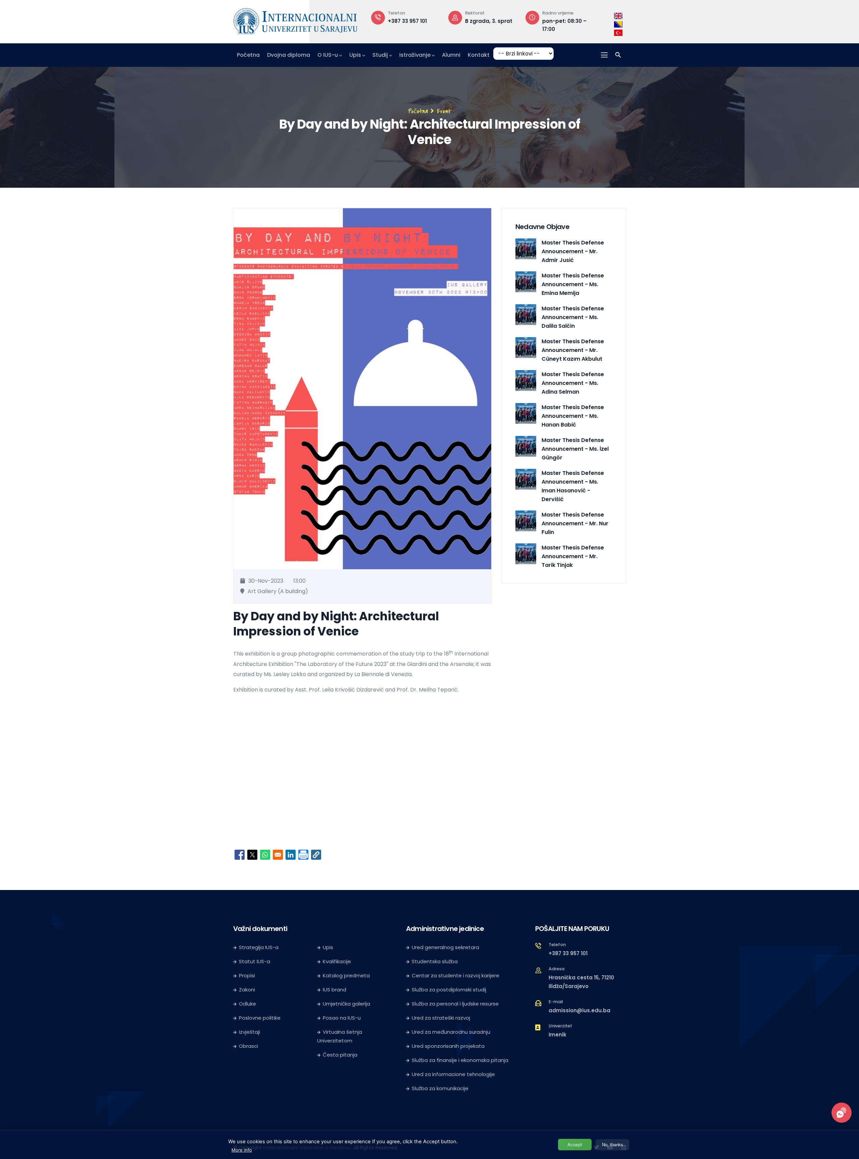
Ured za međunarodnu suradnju (451, 1031)
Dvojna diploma (288, 55)
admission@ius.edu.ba (579, 1010)
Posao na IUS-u (342, 1017)
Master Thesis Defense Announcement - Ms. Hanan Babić (573, 416)
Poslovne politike (260, 1017)
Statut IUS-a (254, 961)
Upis (355, 55)
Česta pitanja (340, 1054)
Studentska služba (435, 961)
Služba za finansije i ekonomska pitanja (460, 1060)
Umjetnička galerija (346, 1003)
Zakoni (247, 989)
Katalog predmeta (346, 975)
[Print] (303, 855)
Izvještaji (249, 1031)
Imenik (557, 1034)
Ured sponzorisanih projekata (448, 1046)
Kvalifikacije (337, 961)
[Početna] (295, 20)
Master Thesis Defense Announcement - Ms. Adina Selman (573, 383)
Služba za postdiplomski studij (449, 989)
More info (242, 1149)
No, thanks (612, 1144)
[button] (316, 855)
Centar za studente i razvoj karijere (455, 975)
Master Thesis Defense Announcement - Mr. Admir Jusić (573, 251)
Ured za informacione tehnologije (453, 1074)
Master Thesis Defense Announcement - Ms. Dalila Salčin (573, 317)
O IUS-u (327, 55)
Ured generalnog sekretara (445, 947)
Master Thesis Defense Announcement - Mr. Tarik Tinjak (573, 556)
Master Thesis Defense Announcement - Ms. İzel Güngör (575, 448)
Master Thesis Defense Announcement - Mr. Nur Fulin (575, 523)
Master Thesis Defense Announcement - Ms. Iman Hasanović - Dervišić (573, 486)
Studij (380, 55)
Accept (574, 1144)
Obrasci (248, 1046)
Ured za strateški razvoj (441, 1017)
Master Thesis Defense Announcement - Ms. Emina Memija (573, 284)
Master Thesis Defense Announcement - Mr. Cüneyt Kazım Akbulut (573, 350)
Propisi (247, 975)
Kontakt (479, 55)
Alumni (451, 55)
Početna (248, 55)
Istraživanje (415, 55)
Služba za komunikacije (440, 1088)
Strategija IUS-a (259, 947)
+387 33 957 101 (407, 21)
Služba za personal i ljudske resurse (455, 1003)
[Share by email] (278, 855)
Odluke (247, 1003)
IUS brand (334, 989)
